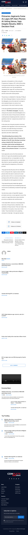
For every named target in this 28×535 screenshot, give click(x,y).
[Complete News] (6, 2)
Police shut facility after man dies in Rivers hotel (14, 336)
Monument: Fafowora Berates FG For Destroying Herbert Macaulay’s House (7, 241)
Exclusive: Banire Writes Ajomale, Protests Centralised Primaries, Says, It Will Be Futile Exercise (20, 242)
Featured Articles (6, 13)
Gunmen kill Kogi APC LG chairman (10, 293)
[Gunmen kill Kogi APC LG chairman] (14, 284)
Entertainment (23, 5)
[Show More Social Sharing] (11, 35)
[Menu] (26, 2)
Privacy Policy (6, 521)
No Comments (18, 30)
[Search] (23, 2)
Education (15, 5)
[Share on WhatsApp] (7, 35)
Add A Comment (14, 365)
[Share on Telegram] (9, 35)
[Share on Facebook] (3, 35)
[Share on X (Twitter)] (5, 35)
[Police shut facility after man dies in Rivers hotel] (14, 327)
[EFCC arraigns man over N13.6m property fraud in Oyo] (14, 348)
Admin (7, 30)
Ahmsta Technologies (21, 528)
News (2, 5)
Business (8, 5)
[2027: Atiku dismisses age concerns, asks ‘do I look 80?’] (14, 305)
